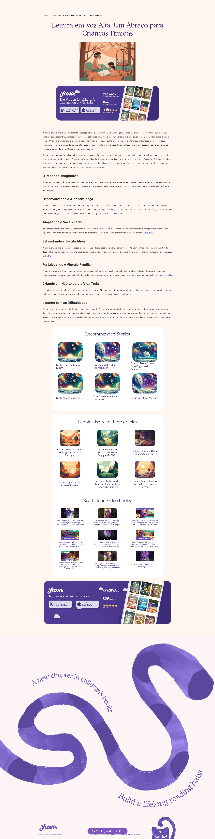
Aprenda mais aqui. (113, 213)
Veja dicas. (149, 232)
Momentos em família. (162, 275)
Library (46, 15)
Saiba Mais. (48, 256)
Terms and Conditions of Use (130, 834)
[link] (69, 110)
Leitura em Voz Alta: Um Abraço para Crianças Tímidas (77, 15)
